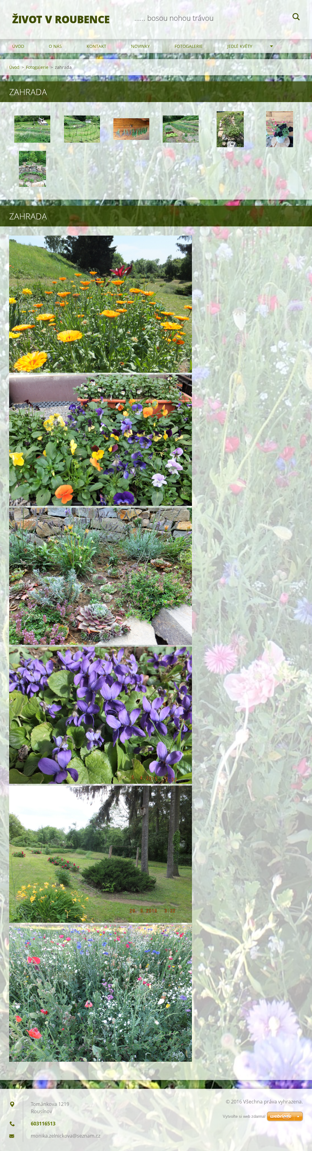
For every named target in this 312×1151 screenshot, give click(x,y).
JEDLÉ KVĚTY (239, 46)
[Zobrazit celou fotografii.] (32, 129)
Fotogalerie (189, 46)
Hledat (296, 17)
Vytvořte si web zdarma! (244, 1116)
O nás (55, 46)
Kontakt (96, 46)
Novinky (140, 46)
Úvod (18, 46)
